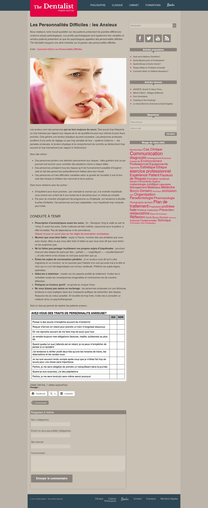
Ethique (161, 167)
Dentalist (53, 6)
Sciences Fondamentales (143, 220)
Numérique (157, 191)
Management (138, 187)
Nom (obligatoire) (40, 419)
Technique (164, 220)
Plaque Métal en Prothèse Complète (149, 67)
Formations (153, 5)
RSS (167, 38)
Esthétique (148, 167)
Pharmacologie (164, 197)
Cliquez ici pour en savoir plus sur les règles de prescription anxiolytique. (72, 233)
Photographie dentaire (141, 202)
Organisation (145, 194)
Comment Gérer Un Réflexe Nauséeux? (150, 71)
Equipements (158, 164)
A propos (151, 498)
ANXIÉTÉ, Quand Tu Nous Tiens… (148, 89)
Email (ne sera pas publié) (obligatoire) (51, 430)
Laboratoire (165, 184)
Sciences (172, 217)
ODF (132, 195)
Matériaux (154, 187)
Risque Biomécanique (158, 214)
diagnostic (138, 157)
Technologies (135, 223)
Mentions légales (169, 498)
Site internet (37, 441)
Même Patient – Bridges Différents (148, 92)
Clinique (117, 5)
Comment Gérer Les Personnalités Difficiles (59, 49)
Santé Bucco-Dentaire (157, 217)
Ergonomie (135, 167)
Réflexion (137, 216)
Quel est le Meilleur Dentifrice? (146, 56)
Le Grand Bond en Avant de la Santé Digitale (153, 103)
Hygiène (156, 181)
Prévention (166, 209)
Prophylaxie (155, 206)
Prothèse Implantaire (148, 210)
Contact (138, 498)
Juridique (152, 184)
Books (171, 5)
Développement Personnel (159, 158)
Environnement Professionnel (146, 162)
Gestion (134, 181)
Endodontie (135, 161)
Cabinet (134, 5)
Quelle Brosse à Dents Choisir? (147, 63)
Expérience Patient (144, 174)
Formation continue (158, 179)
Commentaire (38, 453)
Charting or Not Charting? (144, 100)
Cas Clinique (152, 149)
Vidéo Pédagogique (148, 223)
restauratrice (139, 212)
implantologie (138, 184)
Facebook (140, 38)
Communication (41, 402)
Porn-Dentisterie (140, 96)
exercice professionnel (150, 171)
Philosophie (97, 5)
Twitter (149, 38)
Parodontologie (141, 197)
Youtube (158, 38)
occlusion (169, 190)
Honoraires (144, 181)
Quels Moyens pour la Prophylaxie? (149, 60)
